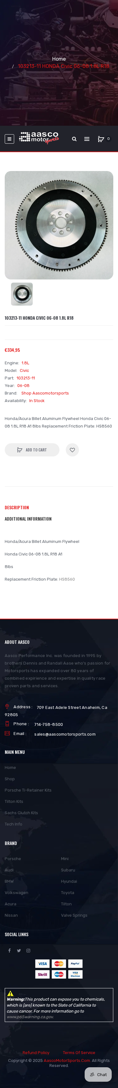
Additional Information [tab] (28, 518)
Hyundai (69, 881)
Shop (10, 778)
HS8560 (67, 579)
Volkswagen (16, 892)
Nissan (11, 915)
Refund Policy (36, 1052)
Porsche (13, 858)
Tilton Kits (14, 801)
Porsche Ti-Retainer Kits (28, 790)
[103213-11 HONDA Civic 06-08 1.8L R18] (22, 294)
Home (59, 59)
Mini (65, 858)
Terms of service (79, 1052)
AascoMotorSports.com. (67, 1060)
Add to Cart (36, 449)
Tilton (66, 904)
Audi (9, 870)
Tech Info (13, 824)
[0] (101, 139)
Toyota (67, 892)
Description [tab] (17, 507)
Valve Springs (74, 915)
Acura (10, 904)
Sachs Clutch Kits (21, 812)
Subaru (68, 870)
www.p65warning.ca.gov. (30, 1016)
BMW (9, 881)
